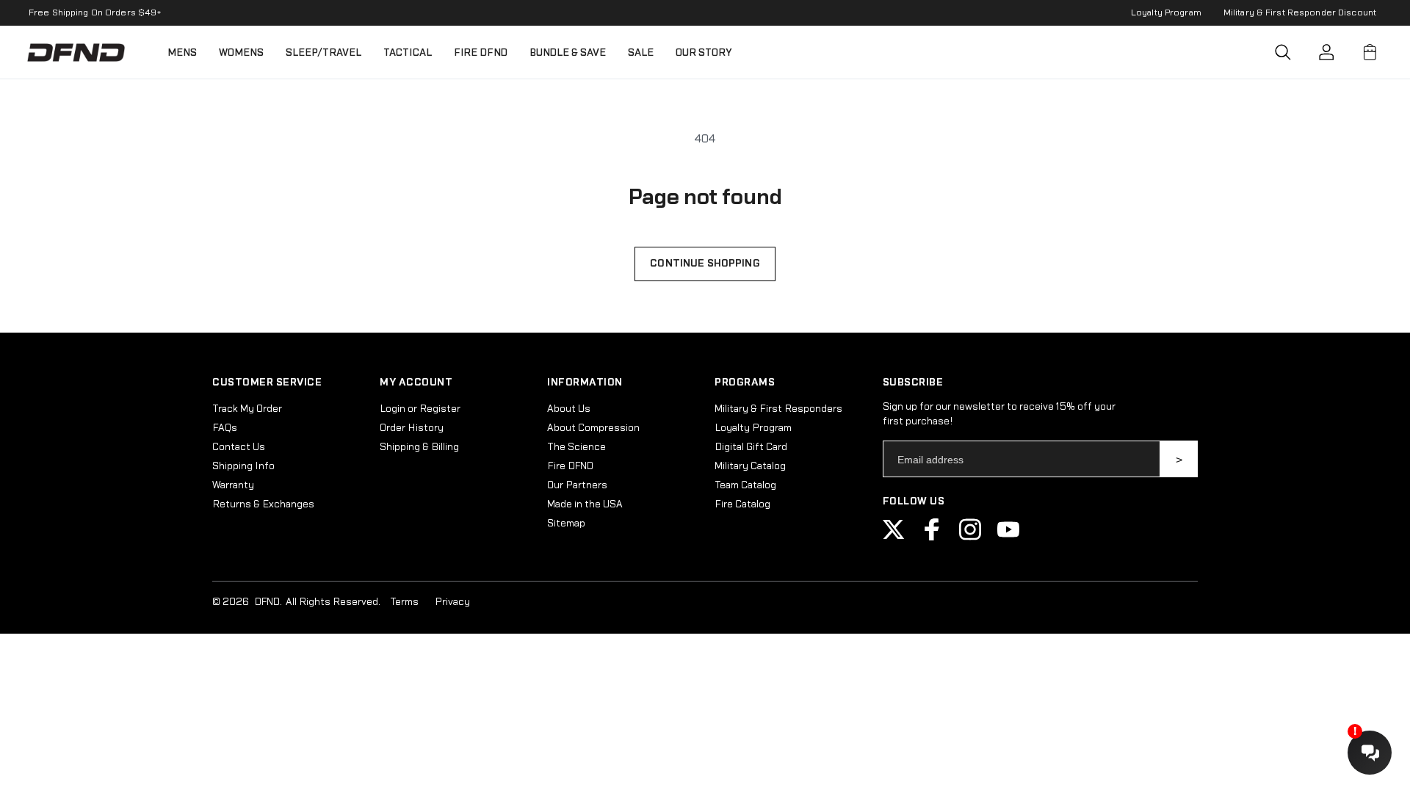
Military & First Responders (778, 409)
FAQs (224, 428)
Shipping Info (243, 466)
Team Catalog (745, 485)
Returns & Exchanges (263, 504)
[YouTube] (1008, 537)
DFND (267, 602)
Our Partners (577, 485)
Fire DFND (480, 52)
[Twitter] (894, 537)
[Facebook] (932, 537)
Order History (412, 428)
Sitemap (566, 523)
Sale (641, 52)
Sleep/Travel (323, 52)
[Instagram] (970, 537)
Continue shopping (704, 263)
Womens (241, 52)
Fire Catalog (742, 504)
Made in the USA (585, 504)
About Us (568, 409)
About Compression (593, 428)
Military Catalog (750, 466)
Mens (182, 52)
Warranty (233, 485)
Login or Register (420, 409)
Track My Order (247, 409)
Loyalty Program (1166, 12)
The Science (576, 447)
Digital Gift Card (751, 447)
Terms (404, 602)
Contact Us (238, 447)
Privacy (452, 602)
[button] (1283, 52)
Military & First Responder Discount (1299, 12)
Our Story (704, 52)
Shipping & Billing (419, 447)
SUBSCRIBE (1179, 459)
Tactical (407, 52)
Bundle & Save (567, 52)
